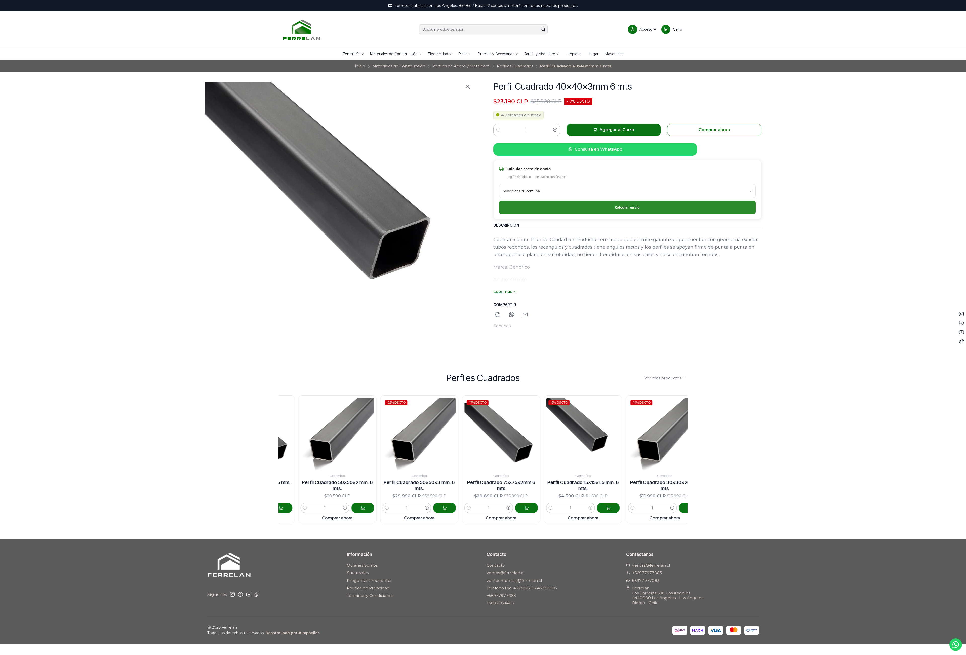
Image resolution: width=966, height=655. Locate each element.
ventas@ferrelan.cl (506, 572)
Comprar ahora (296, 517)
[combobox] (483, 29)
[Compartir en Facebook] (498, 315)
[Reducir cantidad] (498, 130)
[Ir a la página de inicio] (301, 29)
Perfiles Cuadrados (515, 66)
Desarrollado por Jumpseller (292, 633)
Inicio (360, 66)
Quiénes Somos (362, 565)
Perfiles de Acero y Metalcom (461, 66)
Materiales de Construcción (398, 66)
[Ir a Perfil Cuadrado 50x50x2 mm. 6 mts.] (297, 434)
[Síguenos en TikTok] (257, 594)
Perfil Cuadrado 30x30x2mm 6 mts (624, 485)
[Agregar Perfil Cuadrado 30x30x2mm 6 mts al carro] (649, 508)
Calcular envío (627, 207)
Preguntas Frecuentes (369, 580)
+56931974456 (500, 603)
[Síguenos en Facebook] (240, 594)
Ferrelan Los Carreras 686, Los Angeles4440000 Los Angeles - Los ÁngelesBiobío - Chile (667, 595)
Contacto (496, 565)
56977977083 (645, 580)
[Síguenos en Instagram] (232, 594)
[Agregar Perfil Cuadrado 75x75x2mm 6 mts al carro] (486, 508)
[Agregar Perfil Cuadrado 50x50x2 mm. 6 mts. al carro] (322, 508)
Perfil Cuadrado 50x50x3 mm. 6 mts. (378, 485)
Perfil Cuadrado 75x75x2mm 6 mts (460, 485)
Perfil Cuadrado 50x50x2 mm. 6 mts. (296, 485)
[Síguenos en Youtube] (249, 594)
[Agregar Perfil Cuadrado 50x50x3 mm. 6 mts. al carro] (404, 508)
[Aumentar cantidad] (555, 130)
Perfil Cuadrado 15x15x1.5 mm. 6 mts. (542, 485)
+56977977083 (501, 595)
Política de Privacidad (368, 588)
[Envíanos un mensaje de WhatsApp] (955, 644)
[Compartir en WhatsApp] (511, 315)
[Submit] (543, 29)
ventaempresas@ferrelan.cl (514, 580)
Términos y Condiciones (370, 595)
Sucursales (358, 572)
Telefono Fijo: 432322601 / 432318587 (522, 588)
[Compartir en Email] (525, 315)
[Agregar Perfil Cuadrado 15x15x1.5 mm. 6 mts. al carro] (567, 508)
